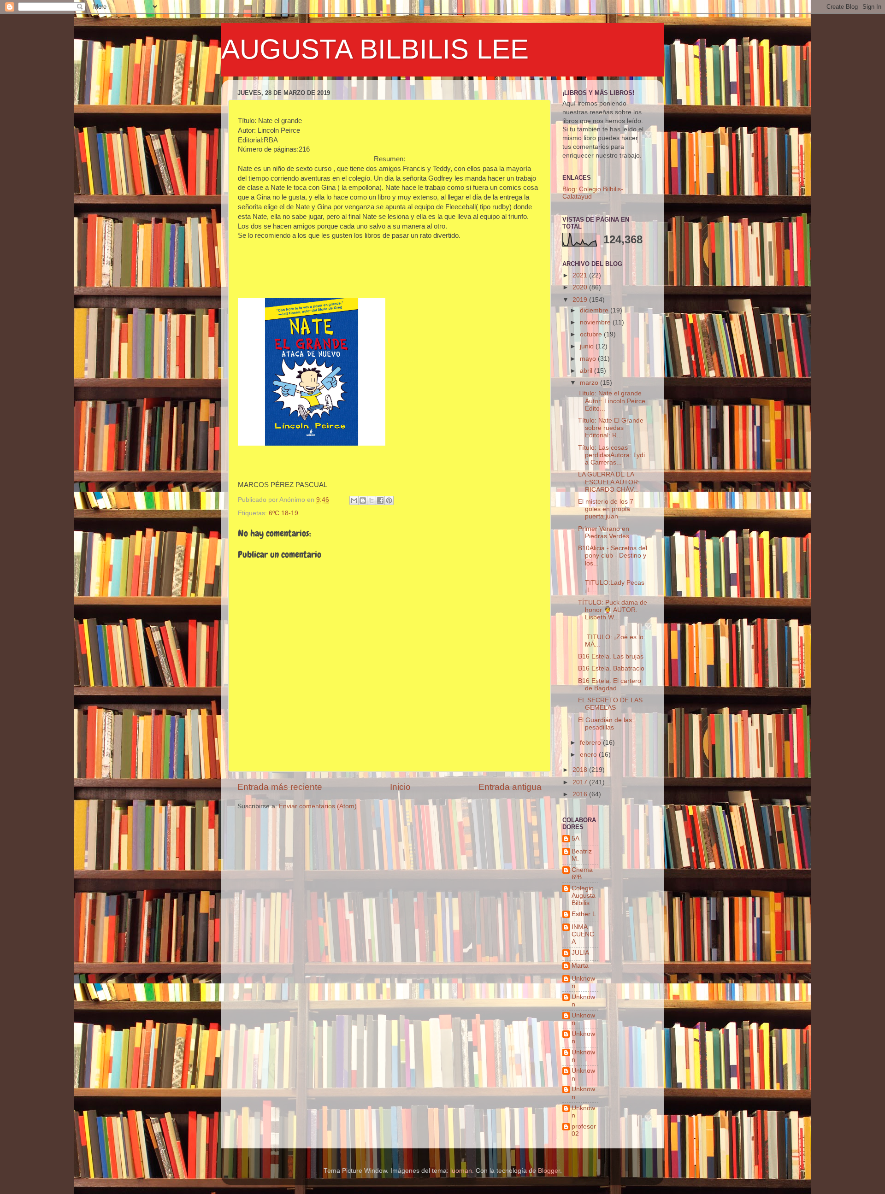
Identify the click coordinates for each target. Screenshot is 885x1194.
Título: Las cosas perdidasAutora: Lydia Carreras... (611, 455)
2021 (580, 275)
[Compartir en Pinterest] (389, 500)
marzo (590, 382)
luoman (461, 1170)
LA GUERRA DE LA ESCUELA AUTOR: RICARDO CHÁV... (609, 482)
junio (588, 346)
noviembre (596, 322)
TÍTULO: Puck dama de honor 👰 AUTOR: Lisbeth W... (612, 610)
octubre (592, 334)
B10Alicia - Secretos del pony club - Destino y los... (612, 555)
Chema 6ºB (582, 873)
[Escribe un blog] (362, 500)
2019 (580, 299)
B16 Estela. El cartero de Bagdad (609, 684)
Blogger (549, 1170)
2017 (580, 782)
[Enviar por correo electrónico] (354, 500)
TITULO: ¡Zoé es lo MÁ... (610, 636)
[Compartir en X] (371, 500)
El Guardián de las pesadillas (605, 724)
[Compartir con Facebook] (380, 500)
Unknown (583, 982)
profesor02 (584, 1130)
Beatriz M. (582, 855)
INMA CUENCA (583, 934)
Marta (580, 965)
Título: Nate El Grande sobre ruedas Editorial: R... (610, 428)
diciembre (595, 310)
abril (587, 370)
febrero (591, 742)
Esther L (584, 914)
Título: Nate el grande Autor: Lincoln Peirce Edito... (611, 401)
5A (575, 838)
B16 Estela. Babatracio (611, 668)
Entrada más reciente (279, 787)
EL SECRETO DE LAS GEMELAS (610, 704)
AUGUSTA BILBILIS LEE (375, 49)
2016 (580, 794)
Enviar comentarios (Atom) (318, 806)
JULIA (580, 952)
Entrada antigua (510, 787)
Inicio (400, 787)
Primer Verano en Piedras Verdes (603, 532)
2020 (580, 287)
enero (589, 754)
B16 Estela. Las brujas (610, 656)
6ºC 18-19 (283, 513)
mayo (589, 358)
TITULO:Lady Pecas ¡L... (611, 583)
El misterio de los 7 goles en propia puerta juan (605, 509)
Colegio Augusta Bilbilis (584, 895)
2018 (580, 769)
